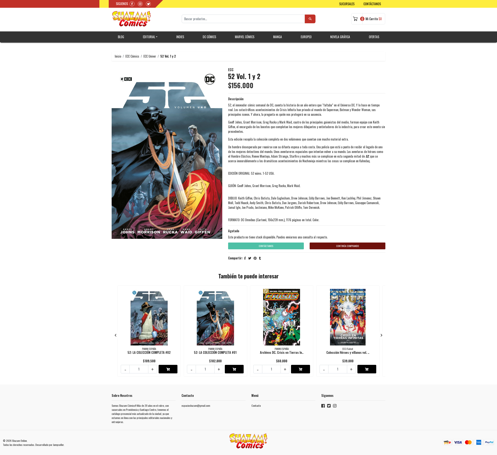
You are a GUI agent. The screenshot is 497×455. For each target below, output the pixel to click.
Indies (180, 37)
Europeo (306, 37)
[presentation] (115, 335)
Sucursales (347, 4)
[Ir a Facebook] (323, 406)
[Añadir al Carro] (168, 369)
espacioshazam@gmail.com (196, 405)
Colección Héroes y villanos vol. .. (347, 352)
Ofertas (374, 37)
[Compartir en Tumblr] (260, 258)
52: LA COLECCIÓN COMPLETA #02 (149, 352)
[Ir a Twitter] (329, 406)
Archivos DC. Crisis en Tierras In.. (281, 352)
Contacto (256, 405)
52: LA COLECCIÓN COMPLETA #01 (215, 352)
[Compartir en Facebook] (245, 258)
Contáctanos (372, 4)
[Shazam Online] (131, 19)
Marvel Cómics (244, 37)
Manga (277, 37)
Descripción (235, 99)
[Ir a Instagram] (334, 406)
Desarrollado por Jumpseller (49, 445)
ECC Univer (149, 56)
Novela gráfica (340, 37)
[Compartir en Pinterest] (255, 258)
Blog (121, 37)
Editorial (149, 37)
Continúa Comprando (347, 246)
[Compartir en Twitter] (249, 258)
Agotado (233, 231)
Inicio (118, 56)
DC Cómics (209, 37)
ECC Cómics (132, 56)
